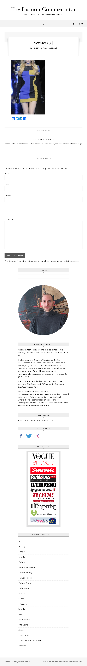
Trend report (24, 635)
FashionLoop (24, 588)
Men (20, 614)
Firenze (21, 593)
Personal (22, 646)
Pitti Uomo (23, 625)
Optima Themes (24, 662)
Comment (10, 219)
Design (21, 552)
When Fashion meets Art (29, 640)
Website (8, 195)
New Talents (24, 620)
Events (21, 557)
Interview (22, 604)
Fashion (21, 562)
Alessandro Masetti (50, 48)
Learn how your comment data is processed (59, 261)
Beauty (21, 547)
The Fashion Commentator (43, 9)
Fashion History (25, 573)
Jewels (21, 609)
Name (8, 173)
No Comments (43, 131)
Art (19, 541)
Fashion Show (24, 583)
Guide (21, 599)
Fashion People (25, 578)
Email (8, 184)
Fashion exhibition (26, 567)
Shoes (21, 630)
